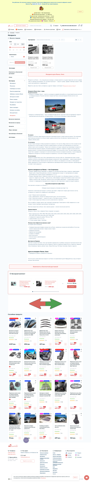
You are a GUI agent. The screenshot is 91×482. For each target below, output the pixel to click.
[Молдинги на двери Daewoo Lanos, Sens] (33, 49)
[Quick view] (38, 45)
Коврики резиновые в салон (44, 459)
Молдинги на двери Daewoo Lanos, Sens (33, 57)
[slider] (10, 47)
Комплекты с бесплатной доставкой (73, 29)
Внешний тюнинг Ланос (69, 85)
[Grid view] (76, 39)
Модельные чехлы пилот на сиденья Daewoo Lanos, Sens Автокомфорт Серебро (25, 283)
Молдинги (12, 115)
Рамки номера (13, 99)
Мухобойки (13, 104)
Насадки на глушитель (16, 102)
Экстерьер (12, 32)
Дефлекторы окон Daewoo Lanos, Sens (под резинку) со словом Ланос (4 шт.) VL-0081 (30, 332)
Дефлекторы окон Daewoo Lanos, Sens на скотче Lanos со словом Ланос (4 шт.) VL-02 (45, 332)
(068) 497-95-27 (11, 452)
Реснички (12, 86)
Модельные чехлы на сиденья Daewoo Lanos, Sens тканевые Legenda (45, 363)
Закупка (55, 470)
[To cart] (20, 344)
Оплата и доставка (50, 29)
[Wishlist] (38, 46)
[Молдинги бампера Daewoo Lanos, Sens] (47, 49)
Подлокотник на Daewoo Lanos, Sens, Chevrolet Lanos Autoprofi (50, 282)
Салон (10, 77)
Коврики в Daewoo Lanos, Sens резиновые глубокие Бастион (15, 363)
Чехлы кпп (42, 460)
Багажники (42, 466)
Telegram (79, 453)
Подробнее (43, 478)
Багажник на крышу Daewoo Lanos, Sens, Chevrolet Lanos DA (14, 332)
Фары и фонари (13, 130)
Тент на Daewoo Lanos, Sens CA (60, 426)
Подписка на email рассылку (57, 465)
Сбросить (12, 62)
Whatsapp (79, 457)
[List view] (78, 39)
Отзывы (12, 29)
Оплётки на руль (43, 467)
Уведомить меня (33, 67)
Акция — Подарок (57, 454)
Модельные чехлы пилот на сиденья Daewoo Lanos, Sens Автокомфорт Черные (30, 395)
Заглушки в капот (14, 96)
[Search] (51, 25)
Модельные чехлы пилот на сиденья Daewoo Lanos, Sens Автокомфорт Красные (75, 364)
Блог (59, 29)
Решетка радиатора (15, 91)
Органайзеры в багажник (15, 133)
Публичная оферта (57, 458)
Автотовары (12, 137)
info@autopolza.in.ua (25, 457)
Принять (75, 477)
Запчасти (11, 126)
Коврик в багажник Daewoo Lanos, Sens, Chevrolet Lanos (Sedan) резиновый (60, 332)
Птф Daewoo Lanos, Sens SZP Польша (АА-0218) (75, 394)
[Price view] (80, 39)
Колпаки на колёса (15, 110)
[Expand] (24, 77)
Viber (78, 455)
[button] (32, 291)
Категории (38, 29)
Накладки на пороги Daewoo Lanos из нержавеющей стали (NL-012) (45, 394)
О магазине (29, 29)
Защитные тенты (44, 462)
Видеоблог (20, 29)
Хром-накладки (14, 107)
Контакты (55, 472)
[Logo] (10, 25)
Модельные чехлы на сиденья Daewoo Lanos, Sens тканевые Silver (60, 363)
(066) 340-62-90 (11, 454)
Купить (72, 286)
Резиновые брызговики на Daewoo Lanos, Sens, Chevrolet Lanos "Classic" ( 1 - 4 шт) (15, 428)
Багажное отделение (14, 119)
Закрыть (80, 11)
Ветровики (13, 83)
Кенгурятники (13, 112)
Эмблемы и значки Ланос (16, 94)
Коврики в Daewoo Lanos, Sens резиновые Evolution (76, 332)
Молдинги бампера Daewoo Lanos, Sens (47, 57)
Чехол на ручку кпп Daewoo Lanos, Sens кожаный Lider (75, 427)
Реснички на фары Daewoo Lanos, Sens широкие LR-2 (29, 427)
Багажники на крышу (14, 122)
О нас (54, 452)
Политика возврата (57, 459)
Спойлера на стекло (15, 88)
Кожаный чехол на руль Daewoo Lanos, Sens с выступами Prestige (30, 363)
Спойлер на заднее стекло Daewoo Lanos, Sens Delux (45, 427)
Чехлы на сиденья (44, 452)
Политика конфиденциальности (58, 462)
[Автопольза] (26, 445)
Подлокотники (43, 454)
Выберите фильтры (20, 62)
